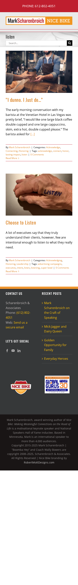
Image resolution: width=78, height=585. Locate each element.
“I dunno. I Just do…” (24, 99)
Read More (11, 158)
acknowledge (45, 151)
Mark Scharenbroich (19, 147)
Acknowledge (53, 147)
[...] (32, 134)
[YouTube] (13, 350)
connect (57, 151)
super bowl (46, 267)
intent (20, 267)
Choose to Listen (21, 222)
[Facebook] (7, 350)
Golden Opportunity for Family (55, 345)
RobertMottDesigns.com (39, 462)
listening (35, 267)
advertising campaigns (50, 264)
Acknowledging (54, 260)
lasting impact (13, 154)
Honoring (24, 151)
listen (24, 154)
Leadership (22, 264)
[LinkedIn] (18, 350)
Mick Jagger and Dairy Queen (55, 329)
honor (65, 151)
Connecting (12, 151)
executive (11, 267)
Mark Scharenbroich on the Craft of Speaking (57, 310)
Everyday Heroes (56, 359)
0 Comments (37, 154)
